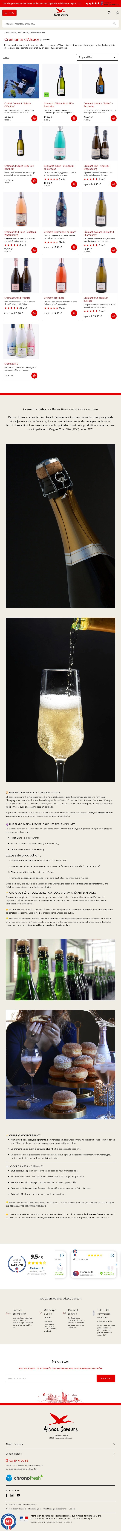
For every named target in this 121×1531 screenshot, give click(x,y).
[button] (34, 118)
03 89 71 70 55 (18, 1460)
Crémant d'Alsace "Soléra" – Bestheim (98, 105)
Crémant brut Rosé (54, 298)
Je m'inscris (106, 1378)
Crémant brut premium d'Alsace (96, 299)
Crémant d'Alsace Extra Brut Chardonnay (99, 233)
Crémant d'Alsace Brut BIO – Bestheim (59, 105)
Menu (11, 12)
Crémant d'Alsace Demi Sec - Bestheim (19, 167)
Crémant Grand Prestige (17, 298)
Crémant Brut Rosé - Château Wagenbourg (20, 233)
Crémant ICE (11, 364)
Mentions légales (34, 1509)
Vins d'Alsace (23, 32)
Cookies (72, 1509)
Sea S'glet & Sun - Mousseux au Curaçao (59, 167)
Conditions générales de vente (54, 1509)
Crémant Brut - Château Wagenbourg (96, 167)
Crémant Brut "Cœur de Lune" (60, 232)
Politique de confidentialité (16, 1509)
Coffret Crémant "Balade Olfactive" (17, 105)
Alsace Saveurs (10, 32)
